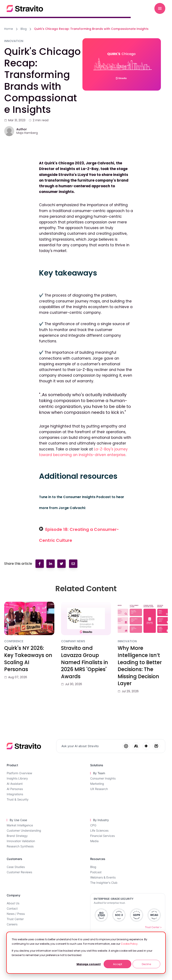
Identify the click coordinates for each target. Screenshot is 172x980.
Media (94, 841)
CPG (93, 825)
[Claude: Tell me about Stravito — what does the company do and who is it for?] (136, 746)
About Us (13, 903)
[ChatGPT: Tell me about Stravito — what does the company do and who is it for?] (126, 746)
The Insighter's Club (103, 882)
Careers (12, 924)
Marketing (97, 783)
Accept (117, 964)
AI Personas (15, 789)
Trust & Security (18, 799)
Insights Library (17, 778)
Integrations (15, 794)
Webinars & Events (103, 877)
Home (8, 29)
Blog (24, 29)
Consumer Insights (103, 778)
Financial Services (102, 836)
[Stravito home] (25, 8)
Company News (73, 641)
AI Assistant (15, 783)
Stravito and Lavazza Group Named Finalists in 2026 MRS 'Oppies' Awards (84, 662)
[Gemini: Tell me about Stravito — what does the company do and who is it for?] (146, 746)
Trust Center (15, 919)
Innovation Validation (21, 841)
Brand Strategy (17, 836)
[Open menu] (159, 8)
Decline (146, 964)
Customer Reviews (19, 872)
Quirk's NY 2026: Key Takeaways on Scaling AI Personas (28, 659)
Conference (13, 641)
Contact (12, 908)
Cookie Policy (129, 944)
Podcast (96, 872)
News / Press (16, 913)
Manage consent (89, 964)
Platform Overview (19, 773)
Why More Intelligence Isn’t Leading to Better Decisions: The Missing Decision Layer (140, 666)
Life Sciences (99, 830)
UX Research (99, 789)
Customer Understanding (24, 830)
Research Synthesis (20, 846)
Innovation (127, 641)
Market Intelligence (20, 825)
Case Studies (16, 867)
